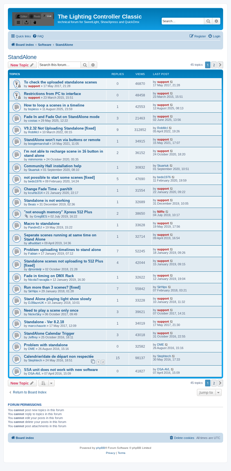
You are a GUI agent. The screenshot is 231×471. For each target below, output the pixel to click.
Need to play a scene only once (51, 310)
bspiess (33, 109)
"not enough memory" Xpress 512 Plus (58, 212)
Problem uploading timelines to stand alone (62, 250)
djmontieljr (35, 269)
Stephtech (35, 360)
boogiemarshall (38, 143)
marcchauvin (37, 325)
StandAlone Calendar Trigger (49, 333)
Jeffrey (33, 337)
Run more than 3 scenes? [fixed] (52, 287)
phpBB (100, 447)
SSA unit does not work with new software (61, 370)
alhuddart (34, 243)
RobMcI (33, 132)
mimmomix (35, 159)
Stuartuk (34, 169)
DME (31, 348)
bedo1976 (35, 181)
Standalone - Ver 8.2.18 (44, 322)
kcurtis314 (35, 192)
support (34, 86)
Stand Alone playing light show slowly (57, 299)
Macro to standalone (41, 223)
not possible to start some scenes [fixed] (59, 177)
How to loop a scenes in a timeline (54, 105)
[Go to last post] (172, 81)
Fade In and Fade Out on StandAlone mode (61, 117)
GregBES (40, 216)
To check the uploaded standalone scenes (60, 82)
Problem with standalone (46, 345)
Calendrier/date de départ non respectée (59, 356)
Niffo (161, 211)
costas (32, 120)
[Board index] (33, 18)
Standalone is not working (47, 200)
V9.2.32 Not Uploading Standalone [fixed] (59, 128)
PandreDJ (35, 227)
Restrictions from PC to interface (52, 94)
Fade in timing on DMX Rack (49, 276)
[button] (220, 65)
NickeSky (34, 314)
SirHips (33, 291)
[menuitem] (38, 36)
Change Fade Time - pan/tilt (48, 189)
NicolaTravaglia (38, 279)
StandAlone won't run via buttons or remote (62, 140)
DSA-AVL (34, 373)
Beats (32, 204)
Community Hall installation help (52, 166)
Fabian (32, 253)
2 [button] (214, 64)
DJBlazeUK (36, 302)
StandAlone (22, 57)
